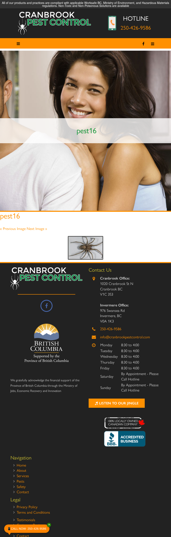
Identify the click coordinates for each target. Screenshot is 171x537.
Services (23, 476)
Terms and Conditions (33, 512)
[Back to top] (164, 521)
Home (21, 465)
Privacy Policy (27, 507)
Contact (23, 492)
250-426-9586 (136, 28)
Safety (21, 486)
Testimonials (26, 520)
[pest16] (85, 248)
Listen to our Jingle (118, 403)
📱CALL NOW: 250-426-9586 (28, 527)
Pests (20, 481)
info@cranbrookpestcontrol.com (125, 337)
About (21, 470)
